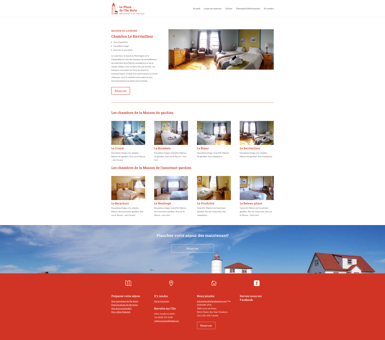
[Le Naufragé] (171, 188)
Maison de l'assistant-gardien (125, 211)
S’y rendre (269, 9)
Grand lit (175, 153)
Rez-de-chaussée (213, 211)
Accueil (196, 9)
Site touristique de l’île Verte (124, 301)
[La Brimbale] (171, 133)
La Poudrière (205, 203)
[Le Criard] (128, 133)
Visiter (228, 9)
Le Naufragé (162, 203)
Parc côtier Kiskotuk (120, 312)
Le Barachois (120, 203)
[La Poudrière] (214, 188)
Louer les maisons (213, 9)
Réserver (121, 91)
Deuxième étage (119, 153)
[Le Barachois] (128, 188)
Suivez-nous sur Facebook (251, 298)
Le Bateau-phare (251, 203)
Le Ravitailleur (250, 148)
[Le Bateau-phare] (257, 188)
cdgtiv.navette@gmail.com (166, 321)
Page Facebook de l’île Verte (124, 305)
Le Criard (117, 148)
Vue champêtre (215, 156)
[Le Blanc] (214, 133)
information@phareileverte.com (212, 301)
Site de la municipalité (121, 308)
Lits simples (133, 153)
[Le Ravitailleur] (257, 133)
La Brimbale (162, 148)
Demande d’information (248, 9)
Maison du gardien (119, 156)
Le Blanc (203, 148)
